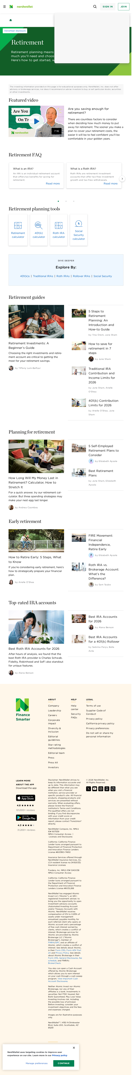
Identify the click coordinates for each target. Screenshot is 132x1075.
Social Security (103, 276)
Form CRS (60, 950)
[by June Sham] (91, 359)
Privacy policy (94, 718)
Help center (75, 707)
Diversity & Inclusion (54, 730)
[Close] (73, 1047)
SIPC (57, 942)
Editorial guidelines (54, 738)
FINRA (51, 942)
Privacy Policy (62, 953)
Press (51, 757)
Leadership (54, 710)
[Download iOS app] (25, 798)
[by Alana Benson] (11, 672)
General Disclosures (68, 958)
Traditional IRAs (43, 276)
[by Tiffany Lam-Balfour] (11, 368)
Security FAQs (76, 716)
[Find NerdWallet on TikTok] (113, 790)
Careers (52, 715)
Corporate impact (54, 722)
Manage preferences (36, 1063)
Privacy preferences (97, 728)
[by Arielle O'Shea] (11, 582)
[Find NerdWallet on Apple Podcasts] (106, 790)
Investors (53, 767)
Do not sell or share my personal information (99, 735)
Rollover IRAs (81, 276)
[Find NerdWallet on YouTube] (94, 790)
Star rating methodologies (57, 746)
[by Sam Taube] (91, 584)
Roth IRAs (63, 276)
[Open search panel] (95, 6)
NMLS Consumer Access (59, 834)
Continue (64, 1063)
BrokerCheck (54, 963)
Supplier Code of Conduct (96, 712)
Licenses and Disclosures (60, 836)
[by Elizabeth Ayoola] (91, 461)
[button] (36, 121)
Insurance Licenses (57, 865)
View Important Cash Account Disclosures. (63, 979)
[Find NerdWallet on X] (88, 790)
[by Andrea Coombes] (11, 507)
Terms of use (93, 705)
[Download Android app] (26, 818)
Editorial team (56, 753)
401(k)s (25, 276)
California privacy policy (100, 723)
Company (53, 705)
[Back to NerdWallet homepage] (11, 20)
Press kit (53, 762)
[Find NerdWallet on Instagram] (100, 790)
